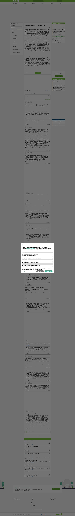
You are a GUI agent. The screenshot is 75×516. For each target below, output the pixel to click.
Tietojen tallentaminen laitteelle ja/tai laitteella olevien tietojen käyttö (31, 258)
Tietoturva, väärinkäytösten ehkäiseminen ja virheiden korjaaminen (31, 265)
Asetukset (40, 271)
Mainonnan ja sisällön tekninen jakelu (27, 266)
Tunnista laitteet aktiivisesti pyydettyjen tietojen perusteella (30, 262)
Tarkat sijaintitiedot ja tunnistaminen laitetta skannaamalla (30, 254)
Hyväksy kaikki (48, 271)
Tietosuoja (23, 271)
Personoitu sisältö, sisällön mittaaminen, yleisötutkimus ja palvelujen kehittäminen (33, 256)
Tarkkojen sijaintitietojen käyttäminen (27, 261)
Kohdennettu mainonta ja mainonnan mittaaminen (29, 255)
